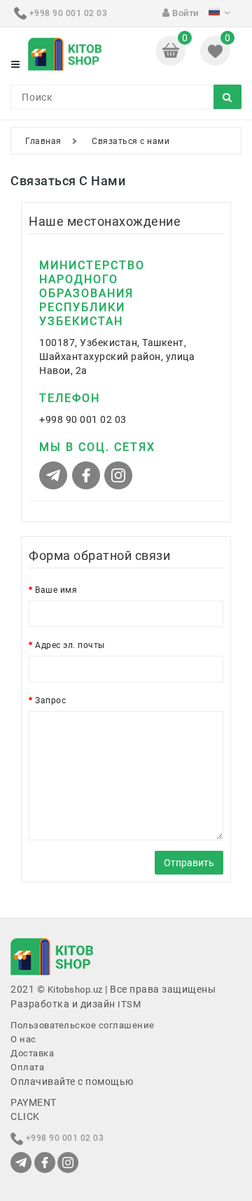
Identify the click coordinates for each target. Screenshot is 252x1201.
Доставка (32, 1053)
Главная (43, 141)
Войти (184, 13)
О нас (23, 1039)
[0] (172, 49)
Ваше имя (56, 590)
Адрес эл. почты (70, 645)
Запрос (50, 700)
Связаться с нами (130, 141)
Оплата (27, 1067)
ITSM (129, 1004)
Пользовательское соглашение (82, 1025)
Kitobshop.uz (75, 989)
